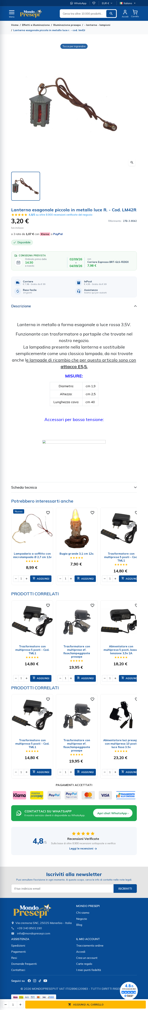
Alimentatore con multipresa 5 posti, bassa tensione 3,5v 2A (121, 650)
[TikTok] (40, 981)
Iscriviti (125, 888)
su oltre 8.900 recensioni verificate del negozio (60, 214)
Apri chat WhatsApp (113, 813)
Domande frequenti (24, 964)
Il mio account (88, 939)
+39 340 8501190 (29, 928)
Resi (14, 958)
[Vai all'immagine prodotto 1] (25, 186)
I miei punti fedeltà (88, 970)
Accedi (80, 951)
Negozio (81, 919)
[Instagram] (34, 981)
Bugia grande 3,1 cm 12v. (77, 553)
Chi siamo (82, 912)
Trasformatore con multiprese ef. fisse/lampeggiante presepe (76, 651)
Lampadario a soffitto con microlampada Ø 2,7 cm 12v (32, 555)
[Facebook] (29, 981)
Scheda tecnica (24, 487)
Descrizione (21, 306)
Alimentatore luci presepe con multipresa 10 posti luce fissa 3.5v (121, 743)
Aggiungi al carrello (85, 1004)
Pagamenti (18, 951)
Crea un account (86, 958)
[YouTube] (45, 981)
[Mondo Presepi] (32, 912)
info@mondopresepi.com (33, 933)
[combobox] (88, 13)
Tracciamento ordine (89, 945)
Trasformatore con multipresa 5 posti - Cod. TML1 (121, 557)
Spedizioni (18, 945)
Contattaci (18, 970)
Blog (79, 924)
